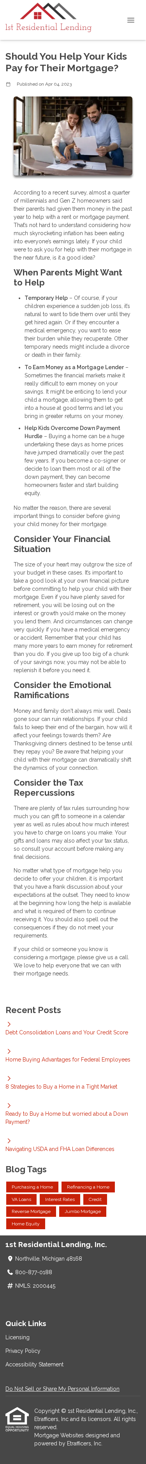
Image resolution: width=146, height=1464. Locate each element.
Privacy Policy (22, 1351)
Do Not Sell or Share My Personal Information (62, 1389)
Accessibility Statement (34, 1364)
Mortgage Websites (59, 1435)
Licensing (17, 1337)
